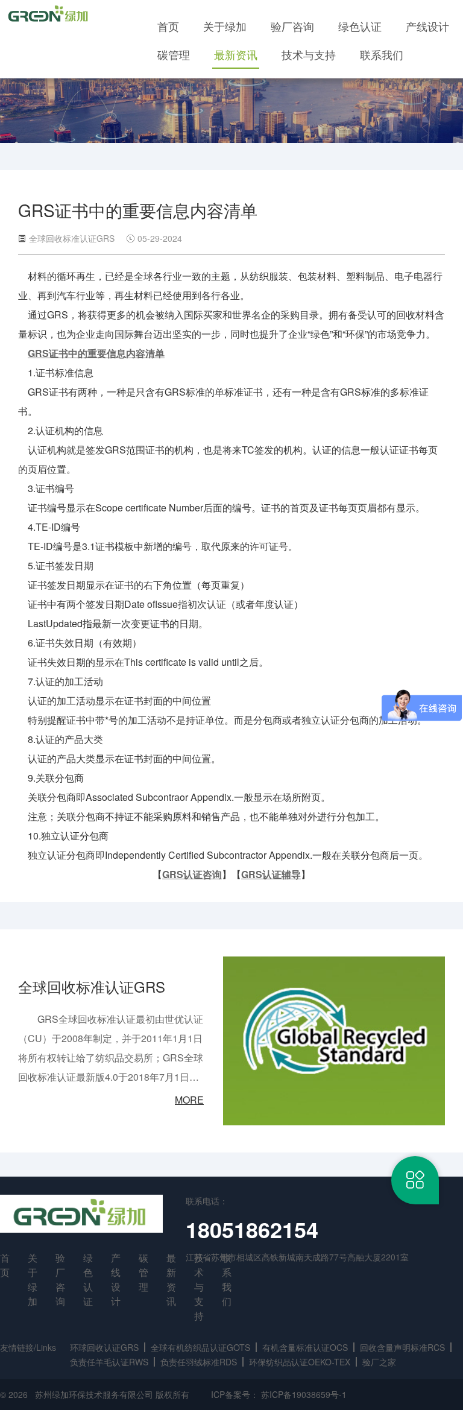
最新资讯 (235, 54)
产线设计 (427, 26)
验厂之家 (379, 1362)
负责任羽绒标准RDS (198, 1362)
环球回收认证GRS (104, 1347)
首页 (168, 26)
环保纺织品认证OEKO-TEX (299, 1362)
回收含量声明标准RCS (402, 1347)
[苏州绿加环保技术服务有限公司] (49, 14)
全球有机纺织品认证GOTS (200, 1347)
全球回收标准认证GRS (91, 986)
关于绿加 (225, 26)
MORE (189, 1100)
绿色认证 (360, 26)
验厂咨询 (292, 26)
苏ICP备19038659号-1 (304, 1394)
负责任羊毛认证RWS (109, 1362)
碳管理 (173, 54)
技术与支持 (309, 54)
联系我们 (381, 54)
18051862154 (252, 1229)
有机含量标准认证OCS (305, 1347)
